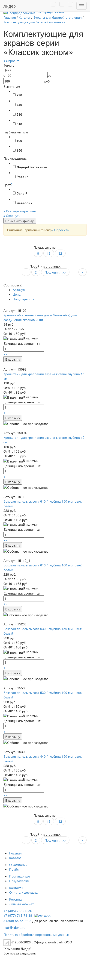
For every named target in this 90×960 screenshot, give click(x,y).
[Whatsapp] (42, 915)
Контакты (16, 887)
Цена (17, 294)
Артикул (19, 289)
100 (19, 140)
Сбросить (60, 229)
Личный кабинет (21, 903)
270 (19, 95)
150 (19, 150)
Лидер (9, 6)
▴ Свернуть (11, 215)
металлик (24, 202)
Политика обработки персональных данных (36, 934)
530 (19, 114)
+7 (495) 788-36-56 (17, 910)
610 (19, 124)
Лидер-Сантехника (32, 167)
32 (60, 253)
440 (19, 104)
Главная (15, 853)
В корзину (12, 359)
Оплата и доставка (23, 892)
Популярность (23, 299)
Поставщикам (19, 876)
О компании (18, 864)
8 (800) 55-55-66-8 (17, 920)
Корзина (15, 899)
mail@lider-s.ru (14, 927)
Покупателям (19, 880)
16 (49, 253)
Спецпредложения (50, 12)
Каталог (15, 857)
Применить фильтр (19, 220)
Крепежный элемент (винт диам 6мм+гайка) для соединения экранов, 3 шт (40, 317)
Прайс (14, 869)
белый (22, 193)
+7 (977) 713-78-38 (17, 915)
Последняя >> (55, 272)
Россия (22, 176)
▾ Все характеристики (19, 211)
